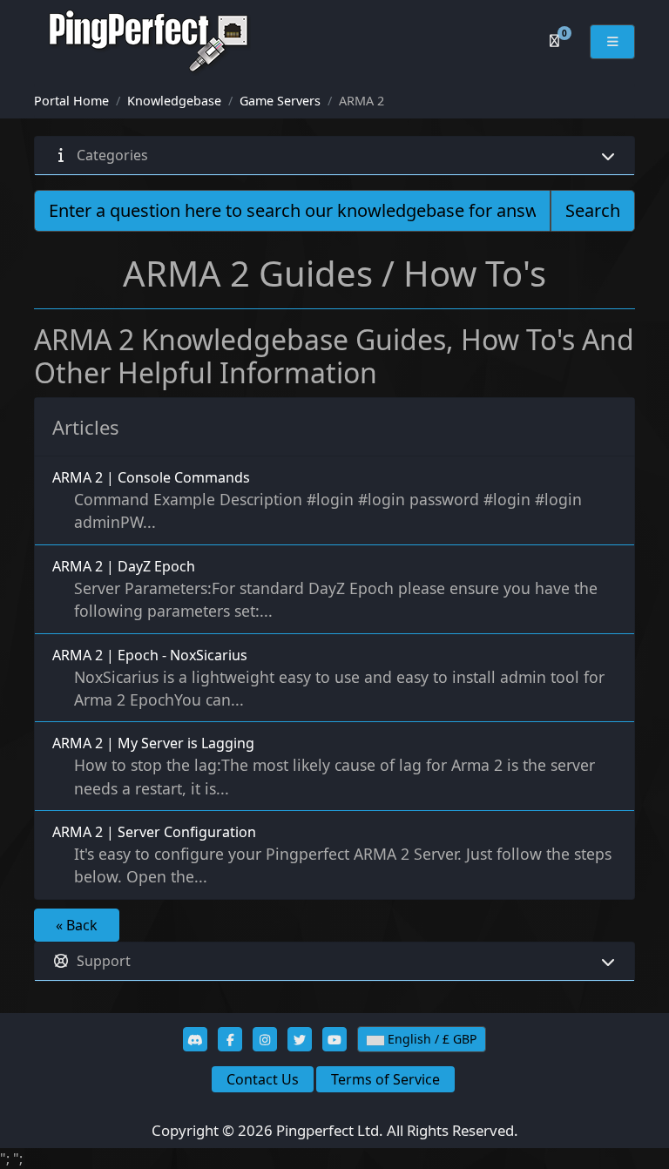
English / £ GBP (430, 1038)
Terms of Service (385, 1079)
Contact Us (262, 1079)
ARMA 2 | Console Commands (317, 500)
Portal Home (71, 100)
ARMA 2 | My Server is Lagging (323, 765)
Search (592, 210)
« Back (77, 925)
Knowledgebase (174, 100)
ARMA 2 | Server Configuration (332, 854)
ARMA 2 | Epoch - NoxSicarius (328, 677)
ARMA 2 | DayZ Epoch (325, 589)
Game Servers (280, 100)
